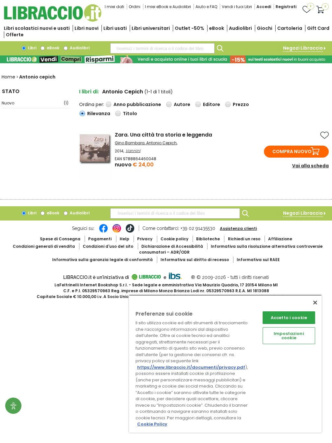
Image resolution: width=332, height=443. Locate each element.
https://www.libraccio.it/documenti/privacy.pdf (191, 367)
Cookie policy (174, 239)
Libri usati (115, 28)
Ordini (134, 6)
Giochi (264, 28)
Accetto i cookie (289, 318)
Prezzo (241, 104)
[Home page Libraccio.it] (52, 20)
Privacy (144, 239)
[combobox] (162, 48)
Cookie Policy (152, 424)
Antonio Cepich (161, 143)
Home (8, 77)
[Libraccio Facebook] (103, 231)
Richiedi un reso (244, 239)
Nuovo (35, 103)
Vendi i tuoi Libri (237, 6)
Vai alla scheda (310, 165)
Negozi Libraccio (303, 48)
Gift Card (318, 28)
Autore (182, 104)
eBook (216, 28)
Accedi (263, 6)
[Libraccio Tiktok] (130, 231)
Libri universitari (151, 28)
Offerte (15, 34)
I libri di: (89, 91)
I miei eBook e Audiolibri (168, 6)
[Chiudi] (315, 303)
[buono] (166, 59)
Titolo (130, 113)
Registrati (286, 6)
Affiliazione (280, 239)
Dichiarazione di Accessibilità (172, 246)
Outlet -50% (189, 28)
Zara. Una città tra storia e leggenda (163, 134)
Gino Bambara (130, 143)
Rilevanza (98, 113)
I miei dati (114, 6)
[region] (225, 364)
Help (124, 239)
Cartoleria (289, 28)
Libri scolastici (37, 28)
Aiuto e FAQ (206, 6)
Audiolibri (240, 28)
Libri (31, 48)
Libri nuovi (87, 28)
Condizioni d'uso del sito (108, 246)
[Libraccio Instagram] (116, 231)
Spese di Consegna (60, 239)
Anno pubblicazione (137, 104)
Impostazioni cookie (289, 335)
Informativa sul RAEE (258, 259)
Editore (211, 104)
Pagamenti (100, 239)
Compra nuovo (292, 151)
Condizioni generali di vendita (44, 246)
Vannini (132, 150)
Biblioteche (208, 239)
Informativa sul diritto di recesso (194, 259)
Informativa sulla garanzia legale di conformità (102, 259)
